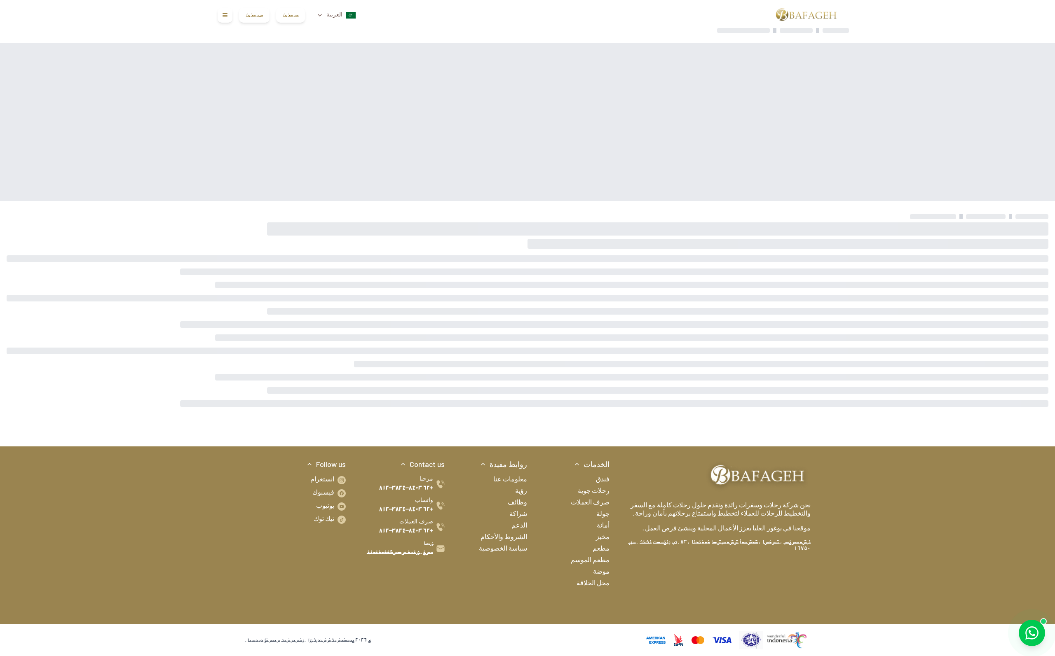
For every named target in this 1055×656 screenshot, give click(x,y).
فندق (603, 480)
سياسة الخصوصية (503, 549)
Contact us (427, 464)
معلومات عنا (510, 480)
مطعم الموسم (590, 561)
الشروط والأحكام (504, 538)
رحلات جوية (594, 491)
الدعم (519, 526)
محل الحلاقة (593, 584)
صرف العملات (590, 503)
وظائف (517, 503)
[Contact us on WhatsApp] (1032, 633)
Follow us (331, 464)
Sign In (290, 15)
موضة (601, 572)
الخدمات (597, 464)
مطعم (601, 549)
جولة (603, 514)
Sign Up (254, 15)
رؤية (521, 491)
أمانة (603, 526)
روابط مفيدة (508, 464)
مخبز (603, 538)
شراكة (518, 514)
